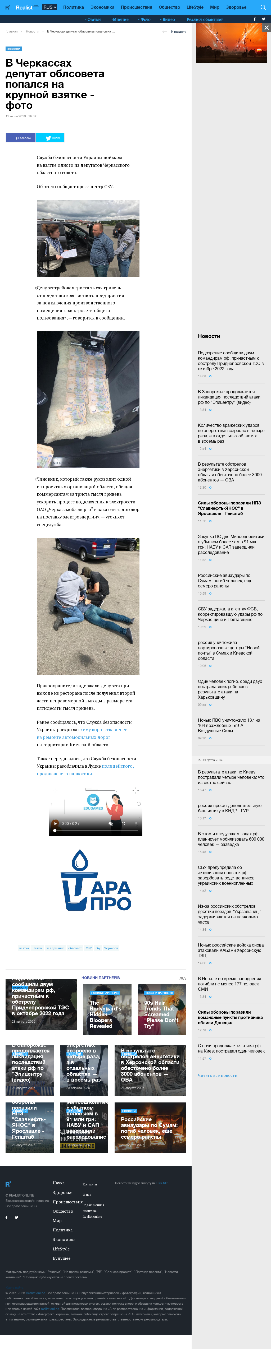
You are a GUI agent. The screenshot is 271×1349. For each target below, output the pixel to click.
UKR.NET (162, 1183)
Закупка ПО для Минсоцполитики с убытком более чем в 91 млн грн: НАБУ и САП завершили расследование (231, 544)
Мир (214, 7)
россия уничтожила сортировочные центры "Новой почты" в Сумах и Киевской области (229, 650)
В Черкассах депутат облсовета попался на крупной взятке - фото (81, 31)
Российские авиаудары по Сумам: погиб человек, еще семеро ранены (225, 580)
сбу (98, 948)
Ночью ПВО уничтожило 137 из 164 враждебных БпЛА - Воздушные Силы (229, 725)
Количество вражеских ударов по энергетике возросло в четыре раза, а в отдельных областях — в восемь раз (231, 433)
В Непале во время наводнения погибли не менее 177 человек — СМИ (231, 983)
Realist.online (35, 1293)
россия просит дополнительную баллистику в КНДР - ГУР (229, 808)
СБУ (89, 948)
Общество (169, 7)
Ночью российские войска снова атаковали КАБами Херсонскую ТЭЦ (231, 950)
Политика (73, 7)
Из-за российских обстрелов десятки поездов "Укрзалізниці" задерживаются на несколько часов (229, 914)
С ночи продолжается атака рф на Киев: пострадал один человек (231, 1048)
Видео (169, 19)
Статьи (94, 19)
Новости (32, 31)
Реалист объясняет (205, 19)
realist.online (50, 1309)
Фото (146, 19)
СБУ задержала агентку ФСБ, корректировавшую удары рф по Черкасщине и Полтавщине (230, 614)
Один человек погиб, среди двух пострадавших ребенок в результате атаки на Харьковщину (230, 689)
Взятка (38, 948)
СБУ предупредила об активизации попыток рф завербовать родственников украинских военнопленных (226, 875)
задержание (55, 948)
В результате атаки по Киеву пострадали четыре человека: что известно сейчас (231, 777)
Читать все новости (217, 1075)
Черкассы (111, 948)
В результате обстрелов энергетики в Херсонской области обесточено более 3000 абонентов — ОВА (230, 472)
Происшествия (136, 7)
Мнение (121, 19)
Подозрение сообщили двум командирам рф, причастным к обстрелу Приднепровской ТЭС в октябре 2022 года (231, 360)
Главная (11, 31)
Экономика (102, 7)
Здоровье (236, 7)
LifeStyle (195, 7)
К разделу (178, 32)
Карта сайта (14, 1288)
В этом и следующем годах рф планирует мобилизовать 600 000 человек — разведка (231, 839)
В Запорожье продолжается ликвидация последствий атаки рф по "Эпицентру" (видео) (229, 397)
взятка (24, 948)
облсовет (75, 948)
